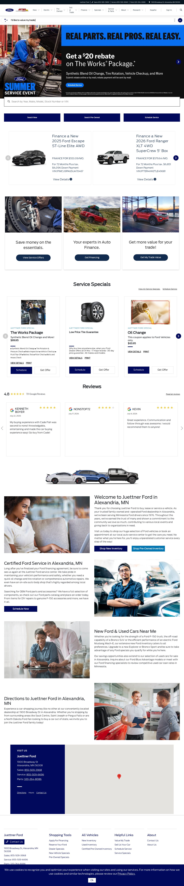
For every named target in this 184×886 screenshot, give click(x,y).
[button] (119, 776)
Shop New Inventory (111, 548)
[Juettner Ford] (17, 9)
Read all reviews (173, 394)
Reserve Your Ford (58, 845)
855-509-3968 (33, 770)
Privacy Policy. (126, 873)
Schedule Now (21, 608)
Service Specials (123, 853)
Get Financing (92, 257)
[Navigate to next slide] (182, 62)
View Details (145, 179)
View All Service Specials (149, 289)
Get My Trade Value (150, 257)
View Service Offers (33, 257)
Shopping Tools (60, 835)
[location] (149, 2)
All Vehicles (90, 835)
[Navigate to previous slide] (2, 62)
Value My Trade (122, 840)
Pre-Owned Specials (59, 857)
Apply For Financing (58, 840)
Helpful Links (124, 835)
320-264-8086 (33, 779)
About (151, 835)
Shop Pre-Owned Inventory (148, 548)
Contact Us (41, 793)
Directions (21, 793)
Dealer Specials (56, 849)
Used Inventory (89, 845)
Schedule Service (170, 289)
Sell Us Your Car (122, 845)
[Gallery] (92, 62)
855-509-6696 (35, 774)
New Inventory (89, 840)
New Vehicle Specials (59, 853)
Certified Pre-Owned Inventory (97, 849)
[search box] (92, 100)
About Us (151, 845)
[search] (181, 10)
